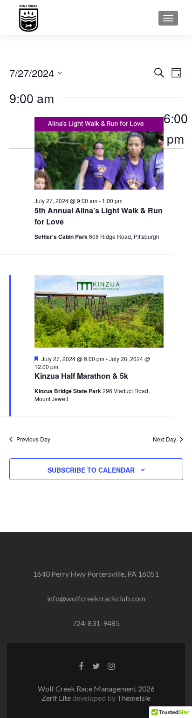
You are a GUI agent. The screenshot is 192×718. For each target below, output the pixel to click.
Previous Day (33, 439)
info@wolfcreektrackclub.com (96, 598)
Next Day (164, 439)
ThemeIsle (134, 697)
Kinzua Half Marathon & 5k (81, 375)
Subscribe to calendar (91, 469)
